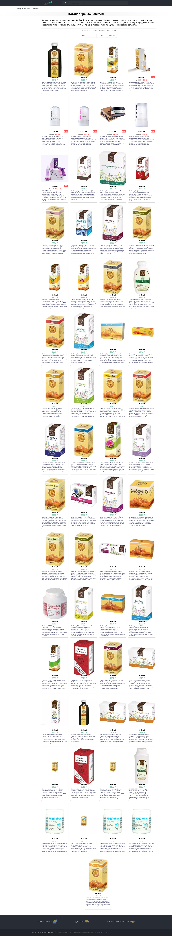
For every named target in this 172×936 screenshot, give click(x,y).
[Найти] (65, 3)
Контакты (98, 932)
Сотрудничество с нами (118, 921)
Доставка (79, 921)
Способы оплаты (44, 921)
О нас (106, 932)
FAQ (70, 932)
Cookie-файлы (62, 932)
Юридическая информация (83, 932)
